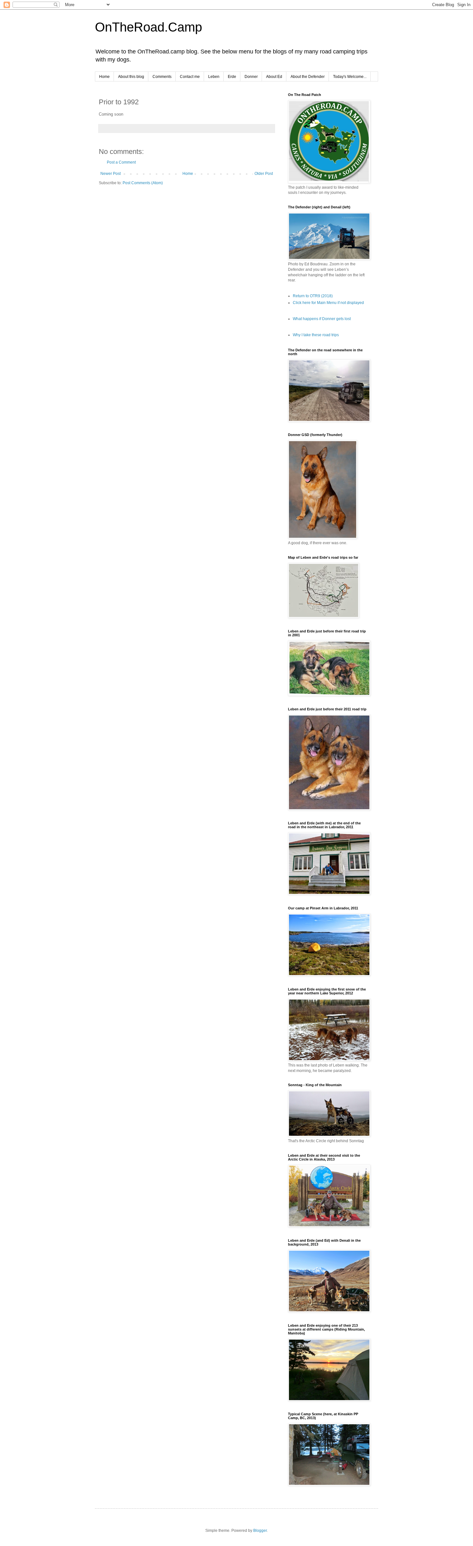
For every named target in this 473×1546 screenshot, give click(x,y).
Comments (162, 76)
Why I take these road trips (316, 335)
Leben (213, 76)
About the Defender (308, 76)
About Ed (274, 76)
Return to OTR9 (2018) (313, 296)
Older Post (264, 173)
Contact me (190, 76)
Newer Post (110, 173)
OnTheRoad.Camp (148, 27)
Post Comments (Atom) (143, 183)
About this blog (131, 76)
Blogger (260, 1530)
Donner (251, 76)
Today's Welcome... (349, 76)
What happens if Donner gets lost (322, 319)
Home (104, 76)
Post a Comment (121, 162)
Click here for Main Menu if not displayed (328, 302)
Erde (232, 76)
